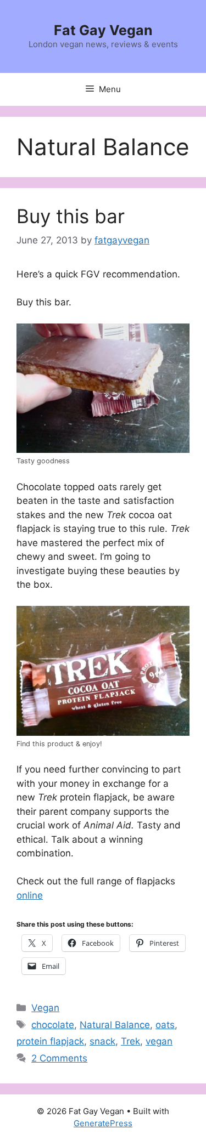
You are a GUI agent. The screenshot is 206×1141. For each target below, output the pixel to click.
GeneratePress (103, 1123)
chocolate (52, 1024)
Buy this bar (70, 216)
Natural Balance (115, 1024)
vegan (159, 1041)
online (29, 895)
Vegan (45, 1007)
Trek (130, 1041)
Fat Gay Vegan (103, 30)
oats (165, 1024)
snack (102, 1041)
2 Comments (59, 1058)
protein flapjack (50, 1041)
